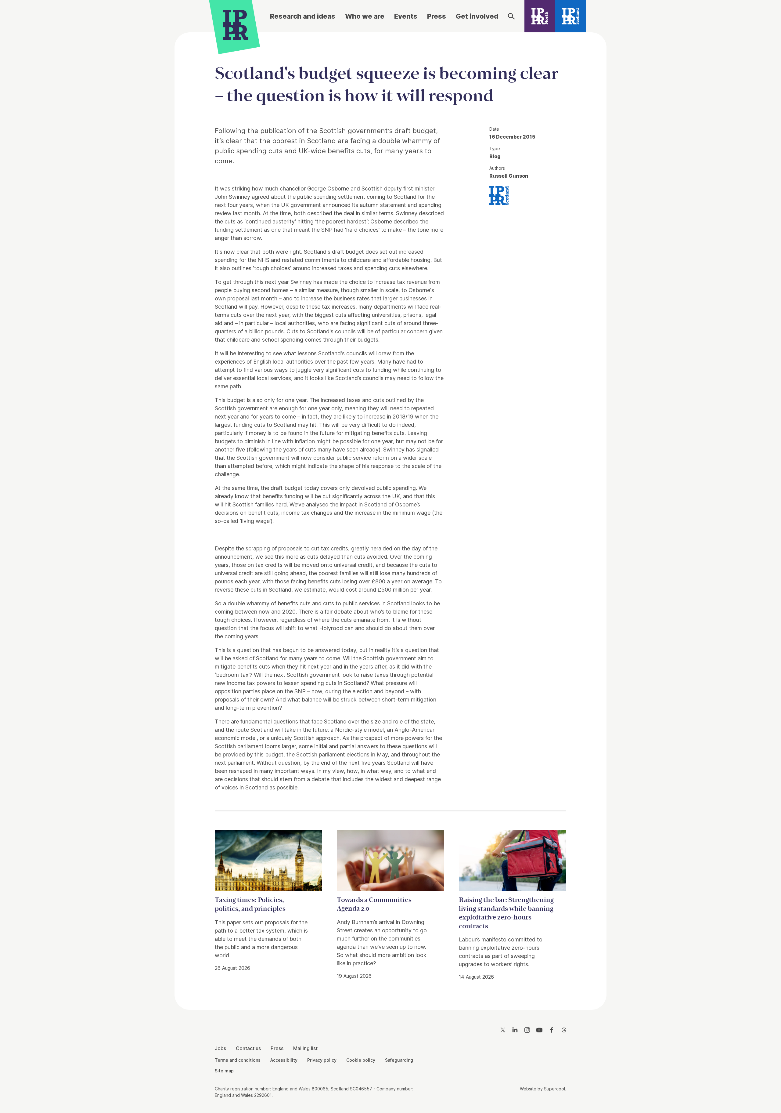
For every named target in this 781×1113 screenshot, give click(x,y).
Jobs (220, 1048)
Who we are (364, 16)
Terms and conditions (238, 1060)
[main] (390, 516)
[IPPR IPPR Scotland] (499, 194)
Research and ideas (302, 16)
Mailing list (305, 1048)
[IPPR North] (539, 16)
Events (405, 16)
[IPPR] (235, 23)
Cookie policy (360, 1060)
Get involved (477, 16)
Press (436, 16)
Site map (224, 1070)
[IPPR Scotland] (570, 16)
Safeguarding (399, 1060)
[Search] (511, 16)
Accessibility (283, 1060)
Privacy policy (322, 1060)
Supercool (554, 1088)
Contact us (248, 1048)
